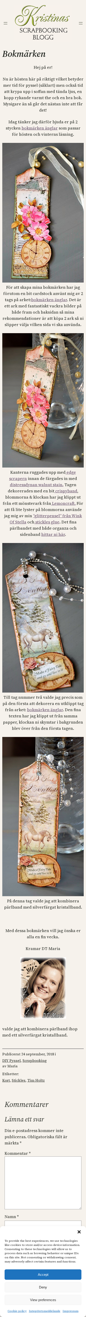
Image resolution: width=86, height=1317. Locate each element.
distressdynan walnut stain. (37, 485)
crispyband (65, 491)
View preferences (43, 1300)
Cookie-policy (17, 1311)
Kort (6, 1080)
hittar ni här (53, 534)
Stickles (18, 1080)
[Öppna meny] (5, 23)
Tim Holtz (36, 1080)
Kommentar (18, 1153)
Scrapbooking (34, 1060)
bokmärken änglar (40, 128)
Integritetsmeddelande (44, 1311)
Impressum (70, 1311)
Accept (43, 1275)
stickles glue (46, 522)
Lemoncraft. (63, 503)
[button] (79, 1232)
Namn (12, 1216)
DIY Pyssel (11, 1060)
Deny (43, 1287)
